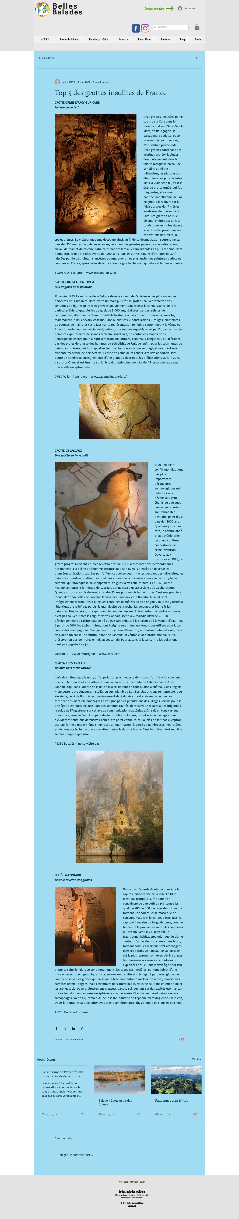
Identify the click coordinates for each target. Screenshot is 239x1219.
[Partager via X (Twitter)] (65, 1028)
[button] (197, 27)
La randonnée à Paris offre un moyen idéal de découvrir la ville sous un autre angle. (62, 1074)
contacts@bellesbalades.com (131, 1197)
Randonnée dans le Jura (171, 1100)
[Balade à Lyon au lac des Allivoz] (119, 1080)
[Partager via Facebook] (56, 1028)
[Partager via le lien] (82, 1028)
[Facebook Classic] (136, 28)
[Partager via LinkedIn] (73, 1028)
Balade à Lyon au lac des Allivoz (115, 1102)
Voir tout (197, 1058)
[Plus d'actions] (182, 82)
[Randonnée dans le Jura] (176, 1080)
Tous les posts (45, 58)
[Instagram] (145, 28)
